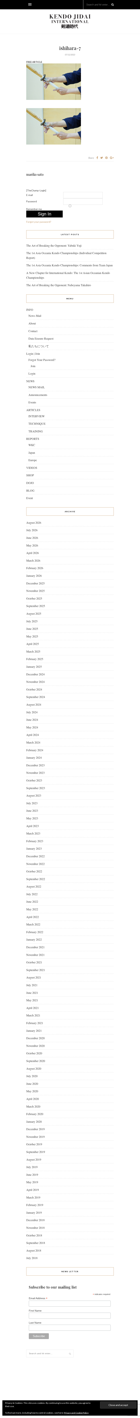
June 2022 (32, 901)
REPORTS (32, 439)
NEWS (30, 381)
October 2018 (34, 1235)
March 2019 (33, 1197)
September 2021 (35, 970)
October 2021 (34, 962)
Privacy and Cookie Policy (76, 1412)
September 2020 (35, 1061)
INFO (29, 310)
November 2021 (35, 955)
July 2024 (32, 712)
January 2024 (34, 757)
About (32, 323)
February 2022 (34, 932)
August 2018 (33, 1250)
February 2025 (34, 659)
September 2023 (35, 788)
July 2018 (32, 1258)
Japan (31, 452)
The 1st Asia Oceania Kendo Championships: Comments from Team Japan (69, 265)
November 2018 (35, 1228)
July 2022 (32, 894)
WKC (31, 445)
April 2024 (32, 735)
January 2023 (34, 848)
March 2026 (33, 560)
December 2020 (35, 1038)
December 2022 (35, 856)
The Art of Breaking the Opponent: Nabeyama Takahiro (58, 285)
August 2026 (33, 522)
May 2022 (32, 909)
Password (31, 201)
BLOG (30, 490)
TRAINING (35, 431)
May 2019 (32, 1182)
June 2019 (32, 1174)
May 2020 (32, 1091)
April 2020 (32, 1099)
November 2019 (35, 1137)
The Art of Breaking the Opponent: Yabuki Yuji (53, 245)
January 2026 (34, 575)
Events (32, 402)
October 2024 (34, 689)
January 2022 (34, 939)
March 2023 (33, 833)
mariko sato (35, 174)
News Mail (34, 316)
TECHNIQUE (37, 423)
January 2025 (34, 666)
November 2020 (35, 1046)
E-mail (29, 195)
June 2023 (32, 810)
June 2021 (32, 993)
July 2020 (32, 1076)
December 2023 (35, 765)
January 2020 (34, 1121)
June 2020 (32, 1084)
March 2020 (33, 1106)
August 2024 (33, 704)
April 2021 (32, 1008)
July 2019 (32, 1167)
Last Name (35, 1322)
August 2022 (33, 886)
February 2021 (34, 1023)
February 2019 (34, 1205)
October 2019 (34, 1144)
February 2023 (34, 841)
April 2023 (32, 826)
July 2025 (32, 621)
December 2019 (35, 1129)
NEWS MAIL (36, 387)
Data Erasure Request (40, 338)
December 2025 (35, 583)
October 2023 (34, 780)
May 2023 (32, 818)
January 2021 (34, 1030)
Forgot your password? (38, 221)
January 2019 (34, 1212)
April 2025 (32, 644)
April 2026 (32, 553)
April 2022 (32, 917)
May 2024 (32, 727)
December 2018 (35, 1220)
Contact (32, 331)
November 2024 (35, 682)
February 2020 (34, 1114)
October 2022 (34, 871)
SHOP (30, 475)
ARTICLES (33, 410)
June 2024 (32, 719)
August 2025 (33, 613)
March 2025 (33, 651)
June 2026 (32, 538)
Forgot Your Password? (41, 360)
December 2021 (35, 947)
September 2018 (35, 1243)
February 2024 (34, 750)
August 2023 (33, 795)
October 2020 (34, 1053)
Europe (32, 460)
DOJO (30, 483)
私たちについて (38, 346)
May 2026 (32, 545)
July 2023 (32, 803)
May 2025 (32, 636)
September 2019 (35, 1152)
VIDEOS (31, 468)
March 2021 (33, 1015)
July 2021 (32, 985)
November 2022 (35, 864)
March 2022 (33, 924)
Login (31, 373)
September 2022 (35, 879)
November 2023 (35, 773)
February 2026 (34, 568)
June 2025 (32, 629)
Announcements (37, 395)
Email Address (38, 1298)
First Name (35, 1310)
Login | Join (33, 353)
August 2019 (33, 1159)
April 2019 (32, 1190)
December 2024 (35, 674)
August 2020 (33, 1068)
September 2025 (35, 606)
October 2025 (34, 598)
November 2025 (35, 591)
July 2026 (32, 530)
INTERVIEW (36, 416)
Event (29, 498)
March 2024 (33, 742)
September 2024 (35, 697)
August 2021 (33, 977)
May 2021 (32, 1000)
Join (33, 366)
